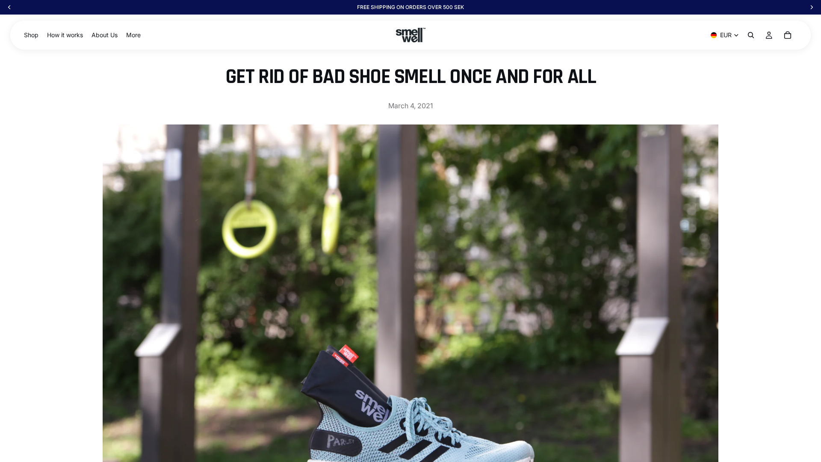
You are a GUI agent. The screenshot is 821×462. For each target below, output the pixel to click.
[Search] (750, 35)
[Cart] (787, 35)
